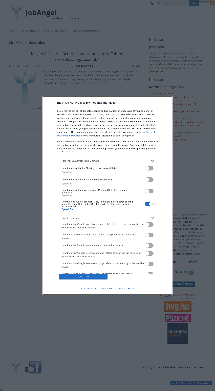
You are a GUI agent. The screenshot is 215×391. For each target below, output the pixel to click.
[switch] (149, 168)
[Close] (165, 103)
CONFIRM (83, 276)
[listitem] (107, 161)
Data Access (107, 288)
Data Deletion (88, 288)
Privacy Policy (126, 288)
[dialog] (107, 195)
